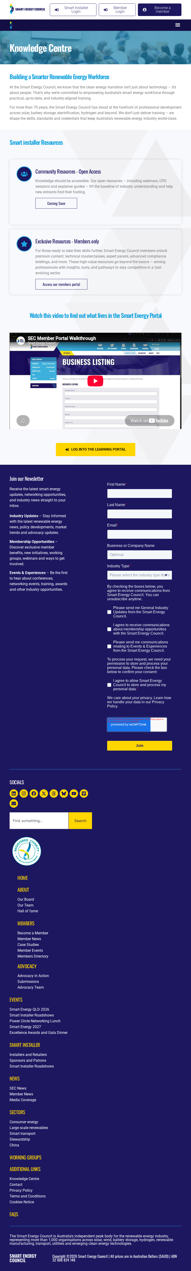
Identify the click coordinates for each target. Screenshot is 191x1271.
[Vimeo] (84, 793)
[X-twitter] (44, 793)
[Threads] (54, 793)
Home (22, 877)
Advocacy (26, 966)
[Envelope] (14, 803)
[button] (177, 25)
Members (25, 923)
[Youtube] (74, 793)
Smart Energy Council (23, 1258)
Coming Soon (56, 203)
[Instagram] (24, 793)
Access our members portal (61, 284)
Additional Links (25, 1168)
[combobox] (39, 820)
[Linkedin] (14, 793)
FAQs (14, 1214)
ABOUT (23, 889)
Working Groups (25, 1157)
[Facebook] (34, 793)
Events (16, 999)
